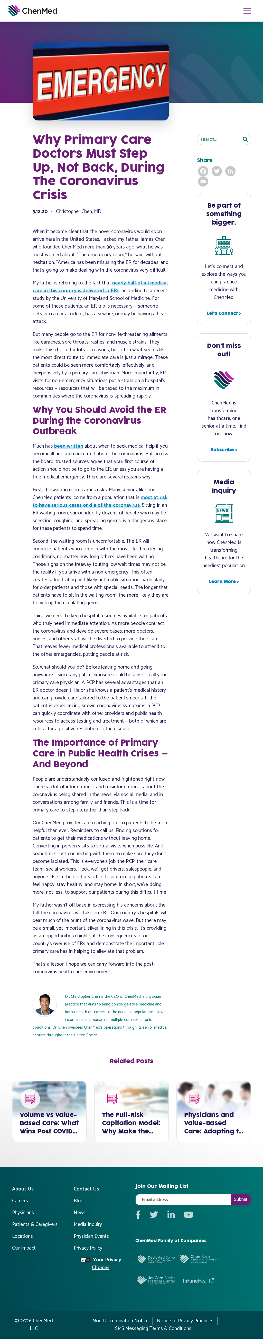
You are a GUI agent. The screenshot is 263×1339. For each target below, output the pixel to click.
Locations (22, 1236)
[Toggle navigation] (247, 11)
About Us (23, 1189)
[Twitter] (217, 171)
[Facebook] (204, 171)
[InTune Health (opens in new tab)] (199, 1280)
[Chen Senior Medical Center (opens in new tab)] (199, 1258)
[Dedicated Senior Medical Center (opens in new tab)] (156, 1258)
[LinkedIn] (231, 171)
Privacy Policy (88, 1248)
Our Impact (24, 1248)
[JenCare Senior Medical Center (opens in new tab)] (156, 1280)
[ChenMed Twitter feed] (154, 1215)
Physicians (23, 1212)
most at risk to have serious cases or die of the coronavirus (100, 501)
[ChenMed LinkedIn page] (171, 1215)
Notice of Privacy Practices (185, 1321)
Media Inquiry (88, 1224)
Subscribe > (224, 450)
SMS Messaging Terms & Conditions (153, 1329)
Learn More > (224, 582)
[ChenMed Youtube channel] (188, 1215)
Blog (78, 1201)
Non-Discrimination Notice (120, 1321)
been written (68, 446)
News (80, 1212)
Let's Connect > (224, 313)
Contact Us (86, 1189)
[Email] (204, 181)
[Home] (32, 10)
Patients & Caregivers (35, 1224)
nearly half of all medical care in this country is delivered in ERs (100, 287)
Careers (20, 1201)
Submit (240, 1199)
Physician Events (91, 1236)
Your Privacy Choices (106, 1264)
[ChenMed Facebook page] (137, 1215)
